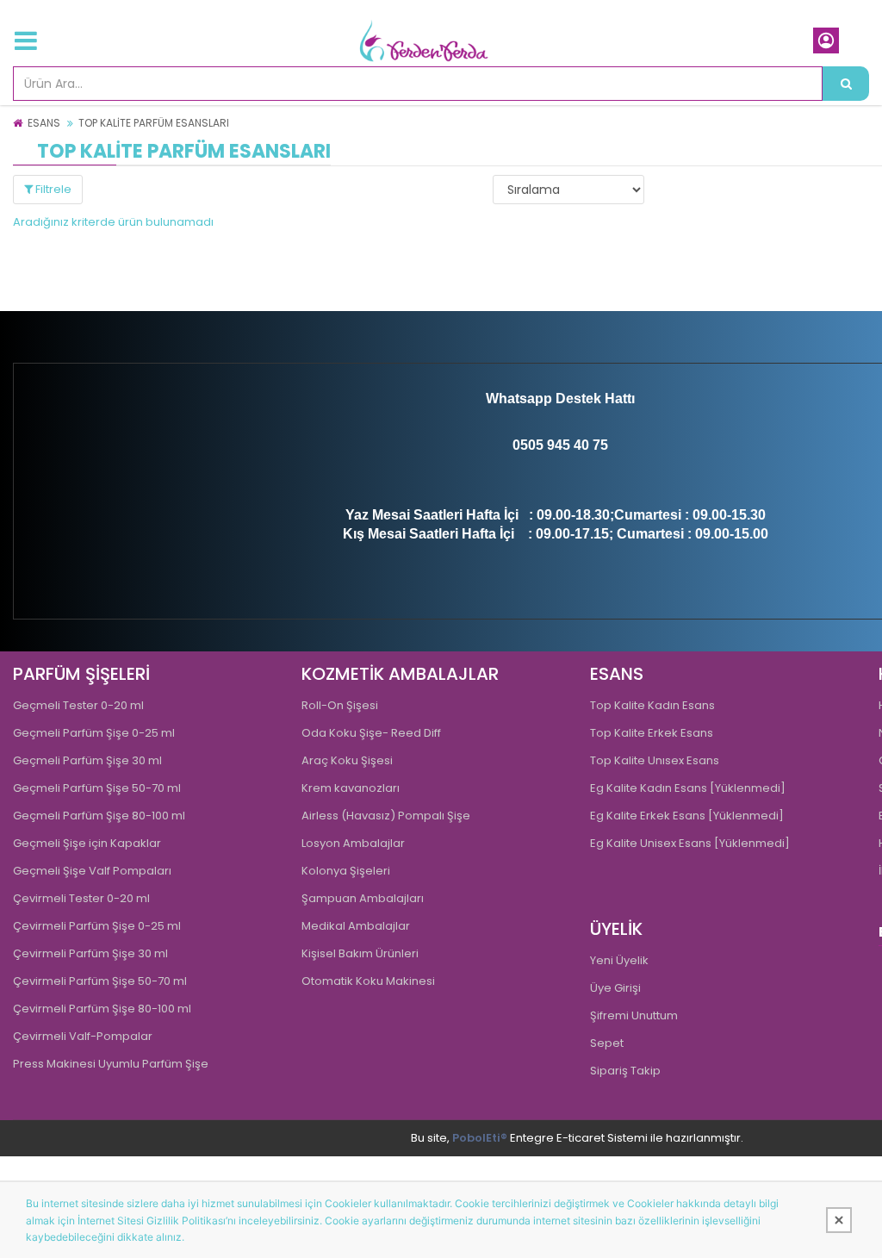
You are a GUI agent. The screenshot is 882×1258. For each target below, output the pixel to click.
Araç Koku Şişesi (347, 760)
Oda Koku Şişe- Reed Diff (371, 733)
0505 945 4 (546, 445)
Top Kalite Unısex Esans (654, 760)
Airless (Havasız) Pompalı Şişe (385, 815)
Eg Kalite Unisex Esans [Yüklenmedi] (690, 843)
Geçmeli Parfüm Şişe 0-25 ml (94, 733)
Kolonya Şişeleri (345, 871)
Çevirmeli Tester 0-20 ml (81, 898)
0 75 (594, 445)
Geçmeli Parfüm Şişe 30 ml (87, 760)
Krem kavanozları (350, 788)
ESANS (44, 122)
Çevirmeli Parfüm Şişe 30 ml (90, 953)
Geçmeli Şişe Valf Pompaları (92, 871)
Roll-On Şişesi (339, 705)
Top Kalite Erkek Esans (651, 733)
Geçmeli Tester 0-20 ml (78, 705)
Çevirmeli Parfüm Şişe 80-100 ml (102, 1008)
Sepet (607, 1043)
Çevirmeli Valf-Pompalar (82, 1036)
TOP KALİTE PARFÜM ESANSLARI (153, 122)
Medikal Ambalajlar (355, 926)
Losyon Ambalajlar (353, 843)
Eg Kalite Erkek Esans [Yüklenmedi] (687, 815)
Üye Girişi (615, 988)
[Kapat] (839, 1220)
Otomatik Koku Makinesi (368, 981)
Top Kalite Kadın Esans (652, 705)
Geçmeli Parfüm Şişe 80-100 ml (99, 815)
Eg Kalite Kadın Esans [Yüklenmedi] (688, 788)
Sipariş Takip (625, 1070)
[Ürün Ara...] (846, 83)
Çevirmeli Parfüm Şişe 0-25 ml (97, 926)
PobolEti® (479, 1138)
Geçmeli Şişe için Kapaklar (87, 843)
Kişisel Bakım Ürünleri (360, 953)
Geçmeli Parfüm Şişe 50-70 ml (97, 788)
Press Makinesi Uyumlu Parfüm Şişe (110, 1064)
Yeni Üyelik (619, 960)
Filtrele (52, 189)
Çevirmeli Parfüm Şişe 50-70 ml (100, 981)
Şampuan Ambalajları (362, 898)
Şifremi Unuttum (634, 1015)
